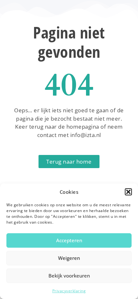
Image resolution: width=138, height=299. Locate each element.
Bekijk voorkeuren (69, 275)
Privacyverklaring (69, 291)
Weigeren (69, 258)
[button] (128, 192)
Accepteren (69, 240)
